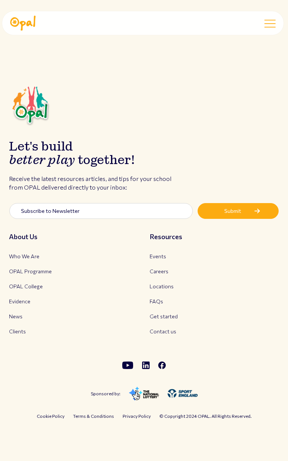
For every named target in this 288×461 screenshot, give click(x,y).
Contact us (163, 331)
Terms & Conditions (93, 416)
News (15, 316)
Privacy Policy (137, 416)
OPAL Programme (30, 271)
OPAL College (26, 286)
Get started (164, 316)
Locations (162, 286)
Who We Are (24, 256)
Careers (159, 271)
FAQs (156, 301)
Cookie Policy (50, 416)
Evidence (19, 301)
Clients (17, 331)
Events (158, 256)
